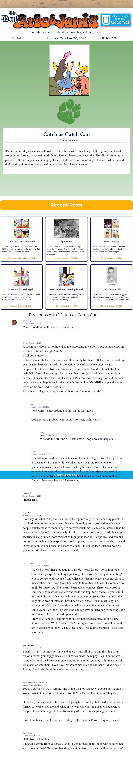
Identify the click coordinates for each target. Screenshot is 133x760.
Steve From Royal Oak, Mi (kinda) (35, 682)
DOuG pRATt (27, 321)
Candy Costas (27, 733)
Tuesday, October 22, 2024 (32, 735)
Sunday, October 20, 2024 (32, 323)
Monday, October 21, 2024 (40, 454)
